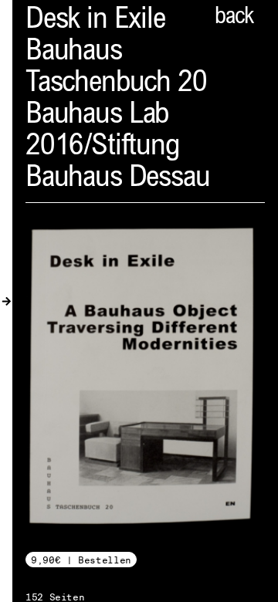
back (234, 17)
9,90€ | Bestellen (81, 560)
